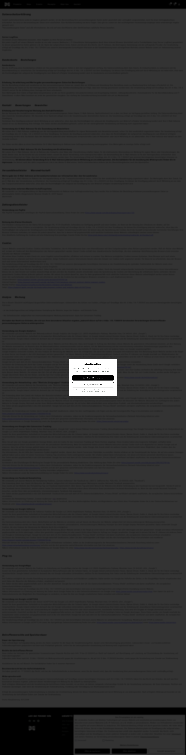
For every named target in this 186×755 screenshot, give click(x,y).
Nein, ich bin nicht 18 (93, 385)
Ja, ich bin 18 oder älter (93, 378)
